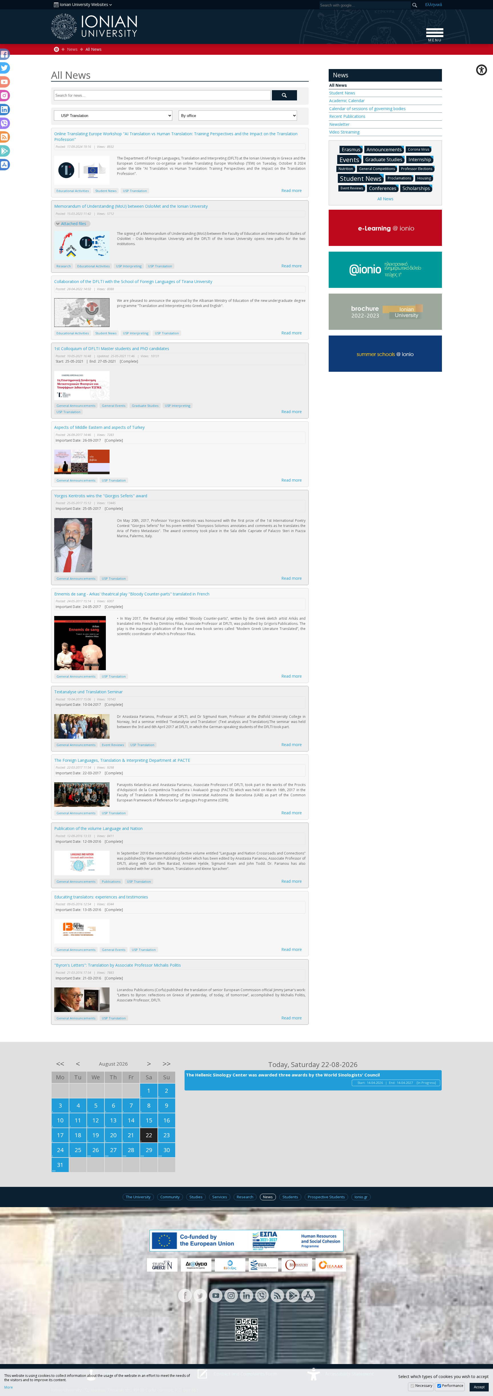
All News (338, 85)
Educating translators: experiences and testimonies (101, 897)
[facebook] (185, 1295)
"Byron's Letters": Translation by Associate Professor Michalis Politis (117, 965)
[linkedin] (246, 1295)
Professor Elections (416, 168)
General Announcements (75, 405)
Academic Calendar (347, 100)
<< (60, 1063)
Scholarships (416, 188)
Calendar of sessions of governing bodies (367, 108)
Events (349, 159)
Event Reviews (113, 745)
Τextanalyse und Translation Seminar (88, 691)
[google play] (293, 1295)
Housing (424, 178)
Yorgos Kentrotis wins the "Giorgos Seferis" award (100, 495)
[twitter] (200, 1295)
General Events (113, 405)
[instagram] (231, 1295)
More (8, 1387)
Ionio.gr (361, 1196)
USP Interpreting (129, 266)
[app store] (308, 1295)
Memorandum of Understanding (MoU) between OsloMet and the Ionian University (131, 206)
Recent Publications (347, 116)
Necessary (423, 1385)
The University (138, 1196)
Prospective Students (326, 1196)
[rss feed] (277, 1295)
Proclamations (399, 178)
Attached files (73, 223)
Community (170, 1196)
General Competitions (377, 168)
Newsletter (339, 124)
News (72, 49)
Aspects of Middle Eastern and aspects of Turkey (99, 427)
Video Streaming (344, 132)
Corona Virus (418, 149)
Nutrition (346, 168)
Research (63, 266)
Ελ (433, 4)
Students (290, 1196)
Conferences (382, 188)
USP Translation (135, 191)
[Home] (56, 49)
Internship (420, 159)
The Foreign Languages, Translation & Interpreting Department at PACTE (122, 760)
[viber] (262, 1295)
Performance (452, 1385)
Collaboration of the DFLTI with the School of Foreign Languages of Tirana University (133, 281)
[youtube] (216, 1295)
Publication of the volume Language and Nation (98, 828)
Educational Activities (72, 191)
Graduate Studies (145, 405)
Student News (105, 191)
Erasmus (351, 149)
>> (167, 1063)
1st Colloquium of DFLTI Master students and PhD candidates (111, 348)
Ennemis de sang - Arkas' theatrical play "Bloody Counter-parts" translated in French (131, 594)
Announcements (384, 149)
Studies (196, 1196)
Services (219, 1196)
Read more (291, 190)
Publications (111, 881)
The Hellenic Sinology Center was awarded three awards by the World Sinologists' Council (283, 1075)
